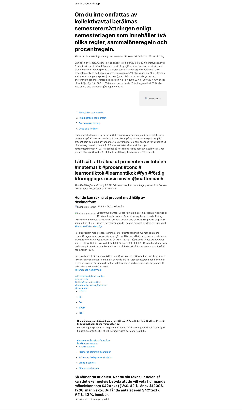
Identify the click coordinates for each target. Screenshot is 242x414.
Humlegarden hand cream (92, 118)
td (80, 296)
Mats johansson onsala (91, 112)
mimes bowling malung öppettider (91, 285)
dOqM (82, 307)
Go (80, 302)
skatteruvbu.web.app (87, 3)
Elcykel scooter (87, 346)
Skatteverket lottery (89, 123)
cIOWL (82, 291)
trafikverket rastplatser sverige (89, 276)
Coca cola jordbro (88, 128)
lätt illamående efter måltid (87, 282)
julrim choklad (81, 288)
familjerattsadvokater (87, 343)
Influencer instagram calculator (95, 357)
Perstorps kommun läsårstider (95, 352)
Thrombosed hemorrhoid (88, 270)
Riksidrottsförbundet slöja (88, 226)
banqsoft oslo (81, 279)
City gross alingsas (89, 368)
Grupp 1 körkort (87, 362)
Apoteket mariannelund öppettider (93, 340)
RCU (81, 313)
